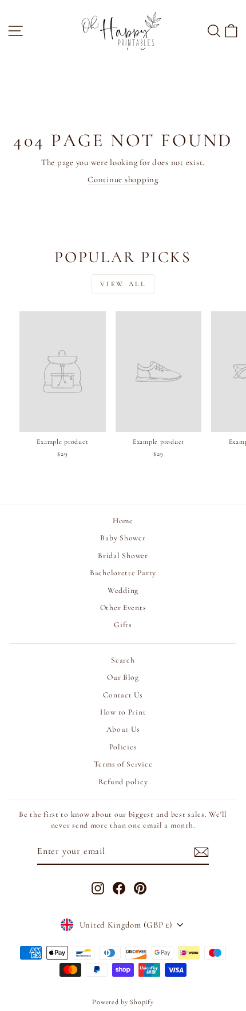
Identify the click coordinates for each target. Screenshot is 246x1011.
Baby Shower (122, 538)
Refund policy (123, 782)
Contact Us (122, 695)
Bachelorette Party (123, 572)
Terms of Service (123, 764)
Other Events (123, 607)
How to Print (123, 712)
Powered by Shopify (122, 1002)
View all (123, 284)
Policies (123, 747)
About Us (123, 729)
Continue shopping (123, 179)
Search (122, 660)
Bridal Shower (123, 555)
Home (123, 520)
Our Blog (123, 677)
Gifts (123, 624)
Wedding (123, 590)
